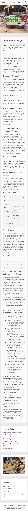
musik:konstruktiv (8, 2)
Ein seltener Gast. (8, 448)
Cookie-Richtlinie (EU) (9, 488)
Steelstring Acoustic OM (10, 441)
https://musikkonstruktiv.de (10, 58)
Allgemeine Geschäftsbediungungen (13, 494)
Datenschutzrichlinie (9, 486)
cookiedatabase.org (8, 417)
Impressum (6, 491)
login (4, 496)
